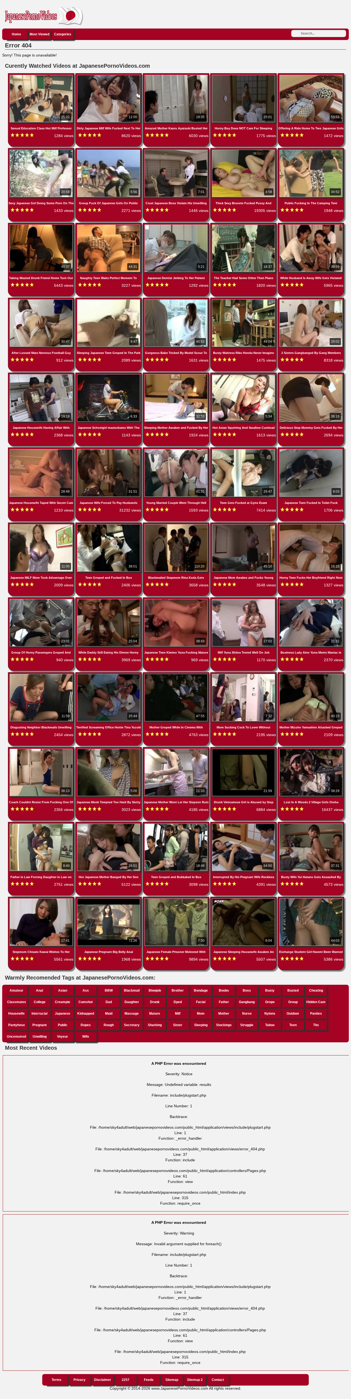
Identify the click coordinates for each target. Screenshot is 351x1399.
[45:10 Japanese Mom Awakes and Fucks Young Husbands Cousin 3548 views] (244, 525)
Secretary (132, 1025)
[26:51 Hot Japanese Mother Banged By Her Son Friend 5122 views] (109, 824)
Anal (39, 990)
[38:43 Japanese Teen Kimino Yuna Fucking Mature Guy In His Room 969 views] (176, 600)
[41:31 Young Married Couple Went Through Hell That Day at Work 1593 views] (176, 450)
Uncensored (16, 1036)
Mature (154, 1013)
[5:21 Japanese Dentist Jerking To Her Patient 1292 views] (176, 225)
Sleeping (201, 1025)
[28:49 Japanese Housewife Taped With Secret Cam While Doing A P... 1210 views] (41, 450)
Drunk (155, 1002)
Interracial (39, 1013)
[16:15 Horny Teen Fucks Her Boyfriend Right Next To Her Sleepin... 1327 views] (311, 525)
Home (16, 34)
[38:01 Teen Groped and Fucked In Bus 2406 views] (109, 525)
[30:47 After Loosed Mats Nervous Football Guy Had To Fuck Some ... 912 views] (41, 300)
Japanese (62, 1013)
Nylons (269, 1013)
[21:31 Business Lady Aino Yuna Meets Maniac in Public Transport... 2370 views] (311, 600)
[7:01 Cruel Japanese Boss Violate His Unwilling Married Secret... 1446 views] (176, 151)
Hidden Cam (315, 1002)
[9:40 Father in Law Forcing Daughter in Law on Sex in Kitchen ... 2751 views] (41, 824)
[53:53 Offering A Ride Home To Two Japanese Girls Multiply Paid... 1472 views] (311, 76)
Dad (109, 1002)
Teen (293, 1025)
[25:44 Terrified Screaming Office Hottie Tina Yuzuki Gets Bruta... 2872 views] (109, 675)
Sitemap (171, 1380)
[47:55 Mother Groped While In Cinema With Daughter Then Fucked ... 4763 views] (176, 675)
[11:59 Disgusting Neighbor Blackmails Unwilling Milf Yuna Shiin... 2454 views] (41, 675)
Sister (177, 1025)
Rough (109, 1025)
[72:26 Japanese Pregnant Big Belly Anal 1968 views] (109, 899)
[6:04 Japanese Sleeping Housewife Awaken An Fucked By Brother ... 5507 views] (244, 899)
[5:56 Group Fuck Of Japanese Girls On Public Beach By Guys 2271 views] (109, 151)
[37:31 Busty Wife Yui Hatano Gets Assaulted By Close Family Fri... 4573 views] (311, 824)
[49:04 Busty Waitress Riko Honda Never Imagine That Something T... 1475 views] (244, 300)
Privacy (79, 1380)
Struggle (246, 1025)
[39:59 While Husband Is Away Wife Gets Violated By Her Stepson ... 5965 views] (311, 225)
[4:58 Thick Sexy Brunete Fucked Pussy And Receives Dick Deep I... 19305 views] (244, 151)
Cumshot (85, 1002)
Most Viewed (39, 34)
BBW (109, 990)
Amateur (16, 990)
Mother (223, 1013)
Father (224, 1002)
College (40, 1002)
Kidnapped (85, 1013)
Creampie (62, 1002)
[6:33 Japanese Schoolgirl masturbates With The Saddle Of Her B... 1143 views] (109, 375)
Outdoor (293, 1013)
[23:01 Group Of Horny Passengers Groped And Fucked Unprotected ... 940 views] (41, 600)
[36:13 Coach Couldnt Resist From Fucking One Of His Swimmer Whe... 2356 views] (41, 750)
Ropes (86, 1025)
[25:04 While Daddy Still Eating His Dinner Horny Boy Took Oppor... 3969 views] (109, 600)
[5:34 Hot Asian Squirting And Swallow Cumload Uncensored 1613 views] (244, 375)
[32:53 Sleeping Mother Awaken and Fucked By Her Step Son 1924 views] (176, 375)
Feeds (149, 1380)
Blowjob (155, 990)
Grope (270, 1002)
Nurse (247, 1013)
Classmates (16, 1002)
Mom (201, 1013)
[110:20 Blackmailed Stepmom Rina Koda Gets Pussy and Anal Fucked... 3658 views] (176, 525)
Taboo (269, 1025)
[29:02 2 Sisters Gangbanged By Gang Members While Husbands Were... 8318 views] (311, 300)
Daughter (131, 1002)
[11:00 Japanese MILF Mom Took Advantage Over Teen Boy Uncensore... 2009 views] (41, 525)
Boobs (224, 990)
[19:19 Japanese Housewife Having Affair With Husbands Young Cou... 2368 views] (41, 375)
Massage (131, 1013)
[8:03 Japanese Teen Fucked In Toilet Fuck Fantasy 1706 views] (311, 450)
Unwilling (40, 1036)
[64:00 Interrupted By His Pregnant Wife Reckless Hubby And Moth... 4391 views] (244, 824)
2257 (125, 1380)
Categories (62, 34)
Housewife (16, 1013)
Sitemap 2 (195, 1380)
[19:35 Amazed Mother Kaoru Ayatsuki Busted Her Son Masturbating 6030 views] (176, 76)
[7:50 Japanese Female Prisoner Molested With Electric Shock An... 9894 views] (176, 899)
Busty (269, 990)
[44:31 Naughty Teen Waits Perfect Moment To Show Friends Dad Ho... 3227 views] (109, 225)
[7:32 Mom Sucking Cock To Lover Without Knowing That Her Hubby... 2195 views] (244, 675)
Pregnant (39, 1025)
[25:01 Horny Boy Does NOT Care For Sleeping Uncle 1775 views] (244, 76)
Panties (316, 1013)
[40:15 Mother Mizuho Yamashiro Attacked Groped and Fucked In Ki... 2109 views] (311, 675)
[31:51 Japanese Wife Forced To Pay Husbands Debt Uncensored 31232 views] (109, 450)
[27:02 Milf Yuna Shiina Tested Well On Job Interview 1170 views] (244, 600)
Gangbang (247, 1002)
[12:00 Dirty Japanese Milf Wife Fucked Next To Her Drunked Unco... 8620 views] (109, 76)
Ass (86, 990)
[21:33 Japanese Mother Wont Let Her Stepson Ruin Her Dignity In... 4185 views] (176, 750)
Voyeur (62, 1036)
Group (293, 1002)
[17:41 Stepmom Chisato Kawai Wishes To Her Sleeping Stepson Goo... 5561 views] (41, 899)
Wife (85, 1036)
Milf (177, 1013)
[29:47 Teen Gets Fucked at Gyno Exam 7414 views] (244, 450)
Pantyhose (16, 1025)
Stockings (224, 1025)
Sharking (155, 1025)
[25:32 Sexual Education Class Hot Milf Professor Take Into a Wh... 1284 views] (41, 76)
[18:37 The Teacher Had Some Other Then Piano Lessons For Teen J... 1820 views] (244, 225)
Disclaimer (102, 1380)
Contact (218, 1380)
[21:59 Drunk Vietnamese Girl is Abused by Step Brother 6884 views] (244, 750)
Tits (316, 1025)
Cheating (316, 990)
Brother (178, 990)
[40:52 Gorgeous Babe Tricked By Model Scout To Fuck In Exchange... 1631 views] (176, 300)
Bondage (201, 990)
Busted (293, 990)
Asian (62, 990)
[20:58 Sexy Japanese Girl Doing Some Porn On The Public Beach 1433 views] (41, 151)
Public (62, 1025)
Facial (200, 1002)
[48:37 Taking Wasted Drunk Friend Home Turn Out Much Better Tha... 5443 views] (41, 225)
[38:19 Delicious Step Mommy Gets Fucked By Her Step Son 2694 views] (311, 375)
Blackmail (132, 990)
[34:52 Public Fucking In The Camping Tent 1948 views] (311, 151)
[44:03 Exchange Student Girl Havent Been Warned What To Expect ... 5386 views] (311, 899)
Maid (108, 1013)
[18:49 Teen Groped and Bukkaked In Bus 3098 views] (176, 824)
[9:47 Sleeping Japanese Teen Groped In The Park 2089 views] (109, 300)
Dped (178, 1002)
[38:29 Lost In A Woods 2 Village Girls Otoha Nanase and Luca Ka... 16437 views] (311, 750)
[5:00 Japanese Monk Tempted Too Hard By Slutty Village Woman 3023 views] (109, 750)
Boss (247, 990)
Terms (56, 1380)
